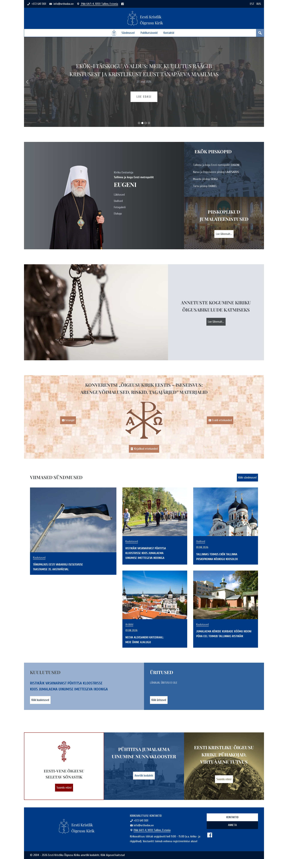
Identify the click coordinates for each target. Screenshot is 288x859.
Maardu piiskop (205, 179)
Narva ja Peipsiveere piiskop (216, 172)
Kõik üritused (159, 700)
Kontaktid (169, 32)
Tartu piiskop (205, 186)
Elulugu (118, 213)
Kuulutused (39, 557)
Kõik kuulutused (40, 700)
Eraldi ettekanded (222, 420)
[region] (144, 82)
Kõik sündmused (247, 477)
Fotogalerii (120, 207)
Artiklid (129, 624)
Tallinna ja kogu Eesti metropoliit (216, 165)
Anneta (232, 825)
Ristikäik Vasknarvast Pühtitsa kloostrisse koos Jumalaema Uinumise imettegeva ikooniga (145, 553)
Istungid (69, 420)
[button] (27, 81)
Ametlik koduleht (144, 775)
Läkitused (119, 194)
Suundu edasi (64, 787)
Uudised (118, 201)
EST (252, 4)
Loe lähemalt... (224, 234)
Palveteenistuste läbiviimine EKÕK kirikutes (144, 69)
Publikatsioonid (149, 32)
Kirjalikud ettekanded (146, 448)
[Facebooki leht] (122, 4)
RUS (258, 4)
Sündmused (128, 32)
